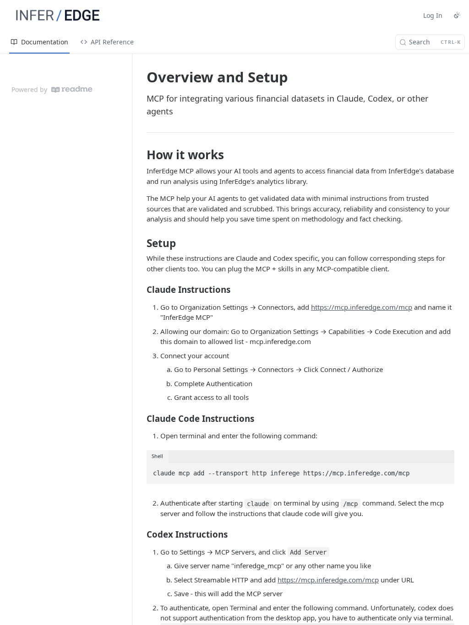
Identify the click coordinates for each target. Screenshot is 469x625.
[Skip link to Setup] (140, 243)
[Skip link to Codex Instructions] (140, 534)
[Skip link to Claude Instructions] (140, 289)
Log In (432, 15)
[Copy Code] (443, 470)
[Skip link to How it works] (140, 154)
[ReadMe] (72, 89)
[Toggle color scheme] (457, 15)
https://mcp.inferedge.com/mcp (361, 307)
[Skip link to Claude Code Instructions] (140, 418)
